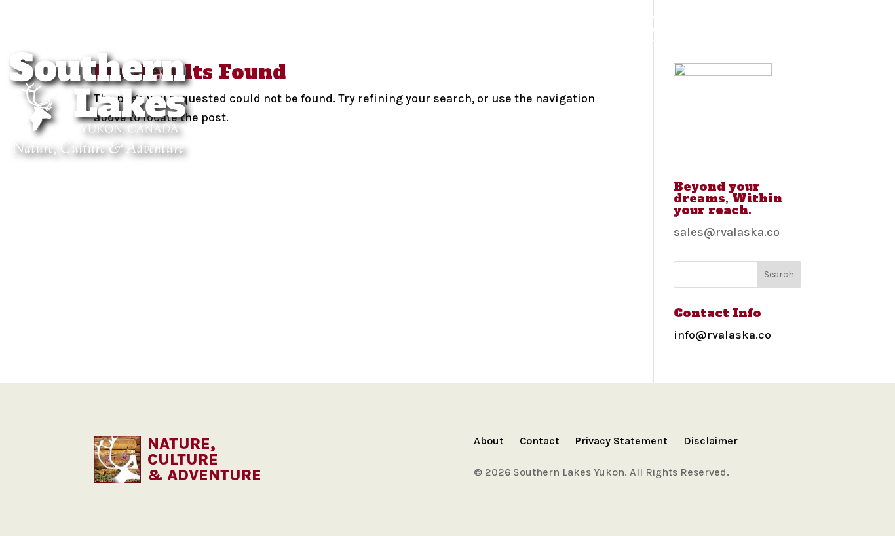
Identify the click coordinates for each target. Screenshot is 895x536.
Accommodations (377, 28)
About (489, 440)
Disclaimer (710, 440)
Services (729, 28)
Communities (138, 28)
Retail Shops (808, 28)
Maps (207, 28)
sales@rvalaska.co (727, 232)
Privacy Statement (621, 440)
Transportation (580, 28)
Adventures (275, 28)
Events (664, 28)
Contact (540, 440)
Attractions (480, 28)
